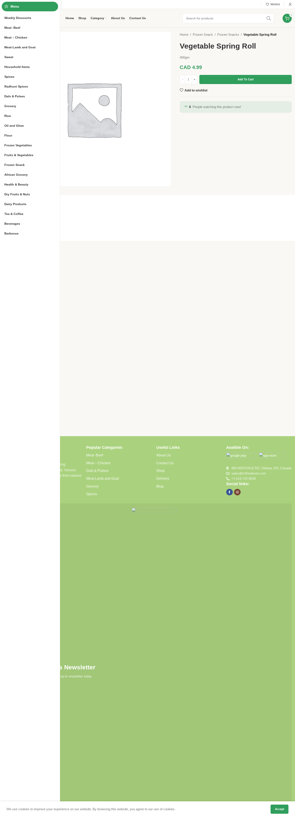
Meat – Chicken (98, 463)
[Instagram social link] (237, 492)
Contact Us (165, 463)
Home (184, 34)
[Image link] (241, 456)
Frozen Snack (203, 34)
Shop (160, 471)
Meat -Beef (94, 455)
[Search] (269, 18)
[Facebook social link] (229, 492)
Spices (91, 494)
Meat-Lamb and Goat (102, 478)
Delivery (162, 478)
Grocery (92, 486)
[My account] (290, 4)
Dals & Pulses (97, 471)
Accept (279, 809)
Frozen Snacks (228, 34)
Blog (160, 486)
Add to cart (246, 79)
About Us (163, 455)
